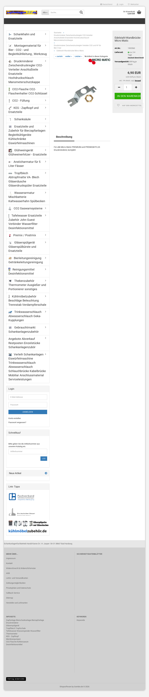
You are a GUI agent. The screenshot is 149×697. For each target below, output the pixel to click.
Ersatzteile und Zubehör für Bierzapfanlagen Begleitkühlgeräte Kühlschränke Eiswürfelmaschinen (26, 135)
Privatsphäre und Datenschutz (18, 588)
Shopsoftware (65, 686)
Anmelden (28, 412)
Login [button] (121, 4)
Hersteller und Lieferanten (17, 603)
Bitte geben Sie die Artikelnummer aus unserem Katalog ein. (24, 445)
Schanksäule (22, 119)
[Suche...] (81, 12)
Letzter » (78, 56)
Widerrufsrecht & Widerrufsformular (21, 568)
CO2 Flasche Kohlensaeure (17, 642)
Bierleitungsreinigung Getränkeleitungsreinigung (25, 260)
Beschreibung (64, 136)
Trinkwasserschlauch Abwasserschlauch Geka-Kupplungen (24, 316)
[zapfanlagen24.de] (21, 12)
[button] (106, 4)
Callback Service (13, 593)
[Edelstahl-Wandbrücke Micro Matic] (82, 91)
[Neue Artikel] (46, 473)
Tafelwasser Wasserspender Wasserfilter (23, 631)
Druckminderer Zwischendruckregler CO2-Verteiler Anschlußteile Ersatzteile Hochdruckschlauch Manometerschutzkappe (25, 71)
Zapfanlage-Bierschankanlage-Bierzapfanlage (25, 620)
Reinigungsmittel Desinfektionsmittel (21, 271)
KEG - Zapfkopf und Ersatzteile (23, 110)
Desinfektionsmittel (14, 644)
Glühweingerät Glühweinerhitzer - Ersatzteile (27, 152)
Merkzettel (134, 4)
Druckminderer (12, 623)
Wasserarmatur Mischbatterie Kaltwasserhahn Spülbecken (26, 197)
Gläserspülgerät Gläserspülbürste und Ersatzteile (22, 247)
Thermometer (11, 634)
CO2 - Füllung (20, 100)
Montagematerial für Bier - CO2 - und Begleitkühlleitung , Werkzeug (27, 50)
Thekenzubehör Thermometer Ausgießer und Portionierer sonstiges (27, 285)
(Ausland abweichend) (136, 58)
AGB (8, 573)
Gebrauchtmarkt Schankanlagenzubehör (23, 329)
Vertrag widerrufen (16, 679)
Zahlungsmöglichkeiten (15, 583)
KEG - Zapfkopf (12, 636)
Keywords (81, 620)
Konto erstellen (14, 418)
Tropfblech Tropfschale (16, 628)
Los (44, 459)
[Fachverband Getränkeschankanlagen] (21, 497)
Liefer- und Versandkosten (17, 578)
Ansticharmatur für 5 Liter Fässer (24, 164)
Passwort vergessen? (17, 422)
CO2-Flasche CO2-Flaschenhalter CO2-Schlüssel (27, 91)
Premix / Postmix (24, 235)
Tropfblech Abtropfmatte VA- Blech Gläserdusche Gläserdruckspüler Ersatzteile (27, 179)
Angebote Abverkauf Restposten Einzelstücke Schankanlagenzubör (24, 343)
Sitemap (9, 598)
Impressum (11, 558)
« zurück (59, 56)
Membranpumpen (13, 639)
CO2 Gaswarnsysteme (27, 208)
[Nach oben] (141, 692)
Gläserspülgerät (12, 625)
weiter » (68, 56)
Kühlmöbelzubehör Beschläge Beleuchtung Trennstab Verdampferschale (27, 300)
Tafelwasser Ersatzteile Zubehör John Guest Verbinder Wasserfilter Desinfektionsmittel (25, 222)
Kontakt (9, 563)
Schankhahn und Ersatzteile (21, 36)
